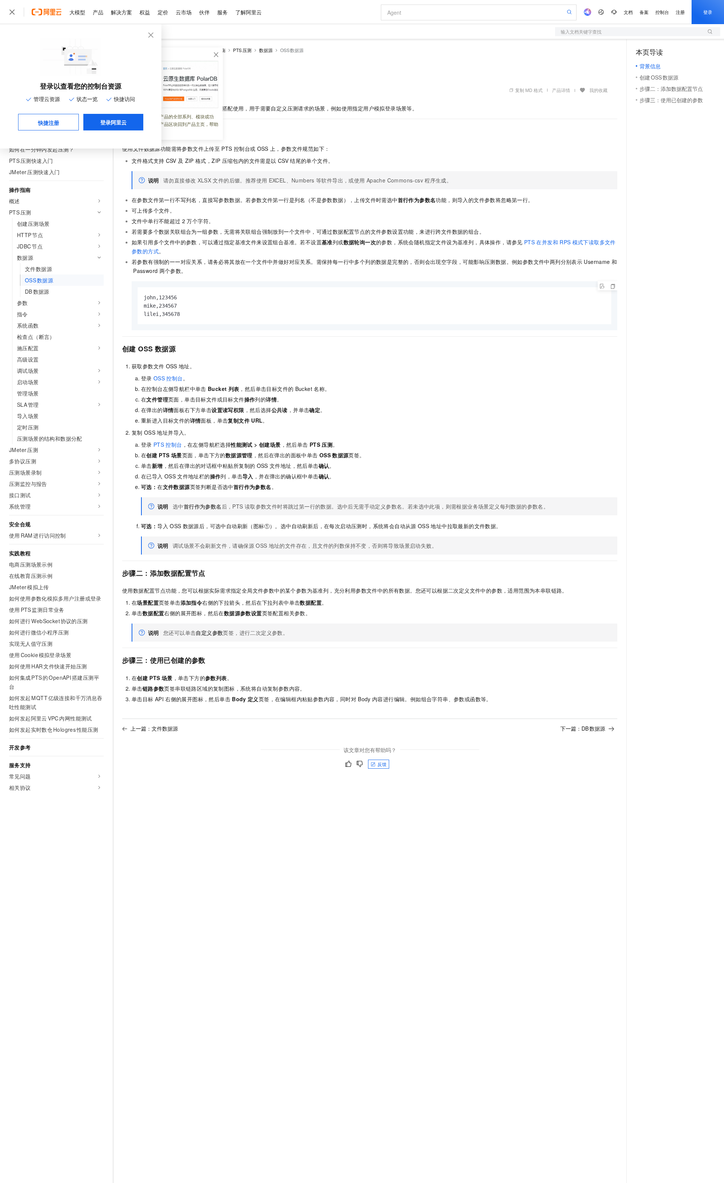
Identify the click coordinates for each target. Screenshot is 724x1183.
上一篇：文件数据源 (154, 728)
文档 (628, 12)
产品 (98, 12)
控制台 (662, 12)
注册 (680, 12)
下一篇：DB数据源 (582, 728)
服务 (222, 12)
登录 (707, 12)
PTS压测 (242, 50)
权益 (145, 12)
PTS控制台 (167, 444)
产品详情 (561, 90)
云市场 (184, 12)
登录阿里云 (113, 122)
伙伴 (204, 12)
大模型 (77, 12)
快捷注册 (48, 122)
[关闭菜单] (12, 12)
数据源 (266, 50)
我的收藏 (598, 90)
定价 (163, 12)
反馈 (382, 764)
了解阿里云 (248, 12)
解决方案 (121, 12)
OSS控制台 (168, 378)
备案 (644, 12)
